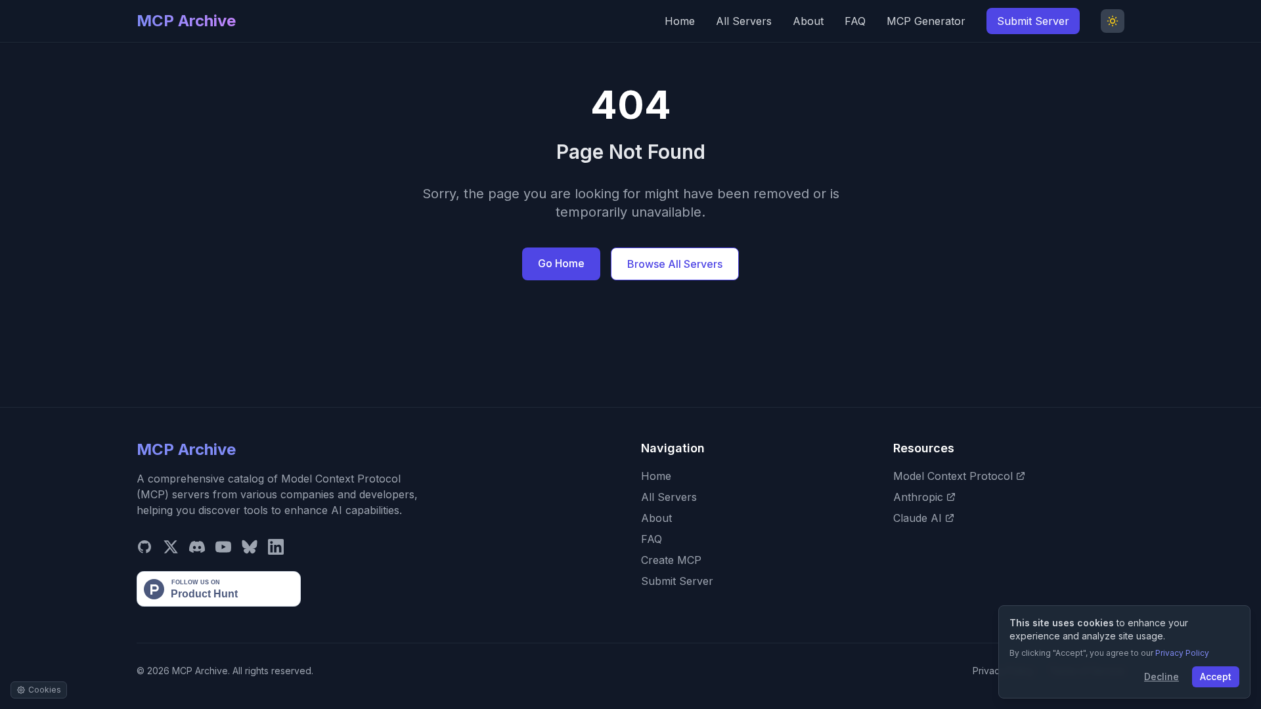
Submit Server (1033, 21)
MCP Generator (926, 21)
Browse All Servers (674, 263)
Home (680, 21)
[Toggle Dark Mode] (1112, 21)
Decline (1161, 676)
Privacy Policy (1182, 653)
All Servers (744, 21)
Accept (1215, 676)
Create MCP (671, 560)
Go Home (561, 263)
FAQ (855, 21)
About (808, 21)
